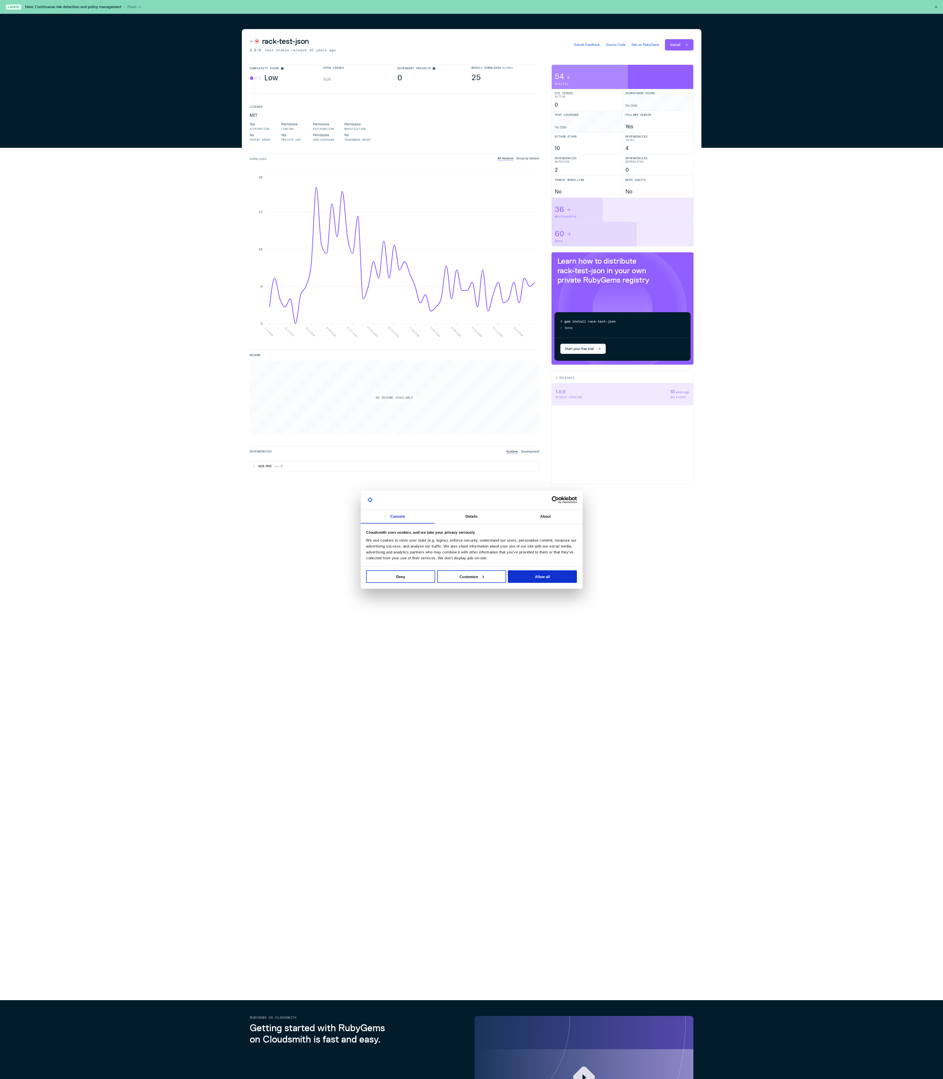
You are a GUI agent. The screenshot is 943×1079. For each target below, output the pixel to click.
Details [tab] (471, 516)
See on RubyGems (645, 45)
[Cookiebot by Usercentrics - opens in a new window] (555, 500)
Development (530, 452)
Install (675, 44)
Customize (469, 576)
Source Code (615, 45)
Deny (400, 576)
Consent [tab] (397, 516)
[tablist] (518, 158)
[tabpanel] (395, 256)
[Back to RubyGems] (254, 41)
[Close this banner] (936, 7)
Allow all (542, 576)
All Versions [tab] (505, 158)
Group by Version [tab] (527, 158)
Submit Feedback (587, 45)
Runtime (512, 452)
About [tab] (545, 516)
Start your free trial (579, 349)
